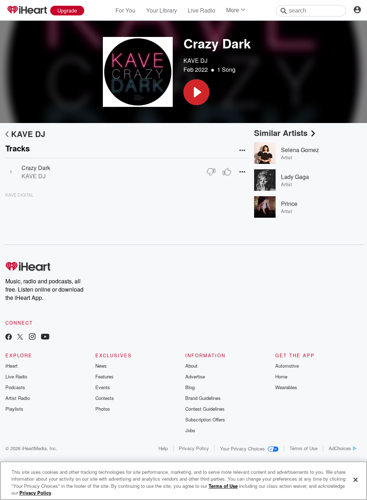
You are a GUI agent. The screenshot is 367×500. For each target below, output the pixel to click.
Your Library (161, 10)
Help (163, 448)
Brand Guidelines (203, 398)
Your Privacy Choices (242, 448)
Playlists (14, 408)
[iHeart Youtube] (45, 337)
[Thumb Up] (226, 171)
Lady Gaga (295, 177)
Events (102, 387)
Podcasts (15, 387)
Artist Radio (17, 398)
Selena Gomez (300, 150)
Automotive (287, 365)
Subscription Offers (205, 419)
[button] (196, 92)
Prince (289, 203)
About (191, 365)
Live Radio (201, 10)
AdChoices (340, 448)
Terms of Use (304, 448)
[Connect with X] (20, 337)
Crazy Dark (36, 168)
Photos (102, 408)
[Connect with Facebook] (8, 337)
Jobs (190, 430)
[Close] (355, 479)
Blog (190, 387)
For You (125, 10)
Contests (104, 398)
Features (104, 376)
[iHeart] (26, 10)
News (101, 365)
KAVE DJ (196, 60)
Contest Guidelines (205, 408)
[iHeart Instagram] (32, 337)
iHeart (11, 365)
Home (281, 376)
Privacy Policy (194, 448)
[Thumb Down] (211, 171)
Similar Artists (281, 132)
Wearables (286, 387)
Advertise (195, 376)
